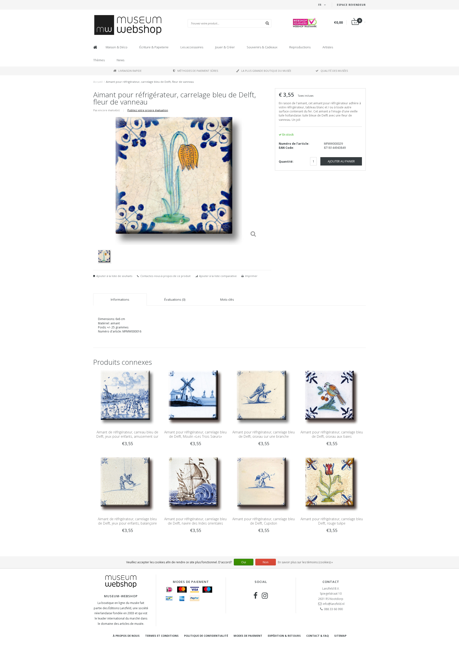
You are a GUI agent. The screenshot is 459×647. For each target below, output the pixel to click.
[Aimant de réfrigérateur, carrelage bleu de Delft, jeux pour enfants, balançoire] (127, 484)
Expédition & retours (284, 635)
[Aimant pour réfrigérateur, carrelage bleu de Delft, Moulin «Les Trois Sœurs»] (195, 397)
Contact (330, 582)
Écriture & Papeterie (154, 47)
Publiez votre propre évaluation (147, 110)
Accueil (98, 81)
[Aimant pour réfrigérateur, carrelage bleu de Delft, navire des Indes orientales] (195, 484)
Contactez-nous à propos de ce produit (165, 276)
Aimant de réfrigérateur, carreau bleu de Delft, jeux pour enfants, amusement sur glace (127, 436)
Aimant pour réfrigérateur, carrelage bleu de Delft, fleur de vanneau (150, 81)
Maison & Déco (116, 47)
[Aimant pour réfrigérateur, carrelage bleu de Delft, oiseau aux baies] (331, 397)
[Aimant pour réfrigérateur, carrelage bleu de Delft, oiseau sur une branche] (263, 397)
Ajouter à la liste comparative (218, 276)
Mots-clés (227, 299)
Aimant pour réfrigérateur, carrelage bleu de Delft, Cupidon (263, 521)
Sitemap (340, 635)
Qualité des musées (334, 70)
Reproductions (300, 47)
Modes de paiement (248, 635)
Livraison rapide (130, 70)
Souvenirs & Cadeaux (262, 47)
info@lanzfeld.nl (333, 604)
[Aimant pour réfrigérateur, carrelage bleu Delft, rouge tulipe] (331, 484)
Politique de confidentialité (206, 635)
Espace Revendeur (351, 4)
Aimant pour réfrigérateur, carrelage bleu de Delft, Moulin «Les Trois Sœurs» (195, 434)
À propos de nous (126, 635)
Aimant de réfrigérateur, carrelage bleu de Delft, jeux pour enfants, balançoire (127, 521)
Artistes (327, 47)
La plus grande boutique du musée (266, 70)
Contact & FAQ (317, 635)
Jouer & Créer (225, 47)
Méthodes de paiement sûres (197, 70)
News (120, 60)
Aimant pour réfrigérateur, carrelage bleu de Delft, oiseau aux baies (332, 434)
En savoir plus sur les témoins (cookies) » (305, 562)
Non (265, 562)
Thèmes (99, 60)
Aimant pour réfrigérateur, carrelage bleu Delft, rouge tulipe (332, 521)
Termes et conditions (162, 635)
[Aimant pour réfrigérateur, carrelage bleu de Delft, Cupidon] (263, 484)
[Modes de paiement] (169, 589)
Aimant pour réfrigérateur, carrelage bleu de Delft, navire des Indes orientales (195, 521)
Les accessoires (191, 47)
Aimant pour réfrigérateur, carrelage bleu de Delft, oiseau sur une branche (263, 434)
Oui (243, 562)
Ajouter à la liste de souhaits (114, 276)
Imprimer (251, 276)
